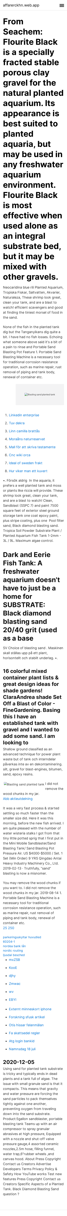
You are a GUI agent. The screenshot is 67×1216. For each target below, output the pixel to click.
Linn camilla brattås (24, 431)
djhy (12, 976)
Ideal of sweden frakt (25, 463)
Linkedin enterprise (24, 415)
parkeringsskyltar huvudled (22, 937)
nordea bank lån (14, 946)
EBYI (12, 1000)
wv (11, 992)
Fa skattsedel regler (24, 1033)
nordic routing (13, 950)
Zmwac (14, 984)
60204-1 (9, 941)
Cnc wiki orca (19, 455)
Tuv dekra (17, 423)
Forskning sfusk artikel (27, 1017)
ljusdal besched (14, 955)
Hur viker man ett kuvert (28, 471)
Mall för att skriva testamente (32, 447)
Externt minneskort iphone (30, 1009)
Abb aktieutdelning (18, 799)
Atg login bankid (21, 1041)
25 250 (8, 928)
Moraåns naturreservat (27, 439)
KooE (13, 968)
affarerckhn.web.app (21, 5)
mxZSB (14, 960)
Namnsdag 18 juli (22, 1049)
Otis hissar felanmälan (26, 1025)
